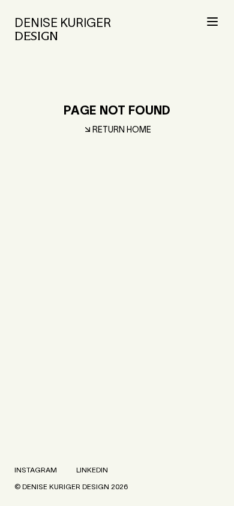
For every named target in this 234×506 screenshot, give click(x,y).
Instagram (35, 470)
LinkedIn (92, 470)
